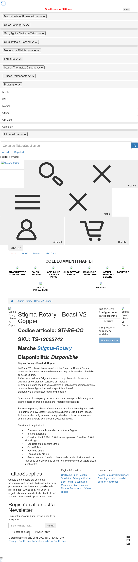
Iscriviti (50, 525)
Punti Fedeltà (80, 475)
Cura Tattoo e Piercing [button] (17, 42)
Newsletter (112, 481)
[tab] (69, 16)
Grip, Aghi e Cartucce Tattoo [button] (21, 33)
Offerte (6, 112)
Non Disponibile (109, 340)
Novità (5, 92)
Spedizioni (66, 478)
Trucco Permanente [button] (16, 76)
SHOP (14, 247)
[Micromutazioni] (10, 163)
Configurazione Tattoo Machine (108, 314)
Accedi (5, 152)
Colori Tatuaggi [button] (13, 25)
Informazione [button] (12, 134)
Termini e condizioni (76, 481)
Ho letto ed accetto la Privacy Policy (31, 531)
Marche (6, 106)
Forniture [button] (9, 59)
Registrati (19, 152)
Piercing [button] (9, 84)
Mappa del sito (69, 485)
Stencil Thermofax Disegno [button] (20, 67)
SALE (5, 99)
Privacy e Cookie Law (19, 541)
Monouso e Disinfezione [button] (19, 50)
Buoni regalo (76, 488)
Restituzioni (122, 475)
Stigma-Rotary (54, 348)
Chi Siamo (66, 475)
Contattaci (7, 126)
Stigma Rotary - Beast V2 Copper (34, 301)
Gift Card (7, 119)
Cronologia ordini (107, 478)
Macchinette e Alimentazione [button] (21, 16)
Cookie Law (60, 541)
